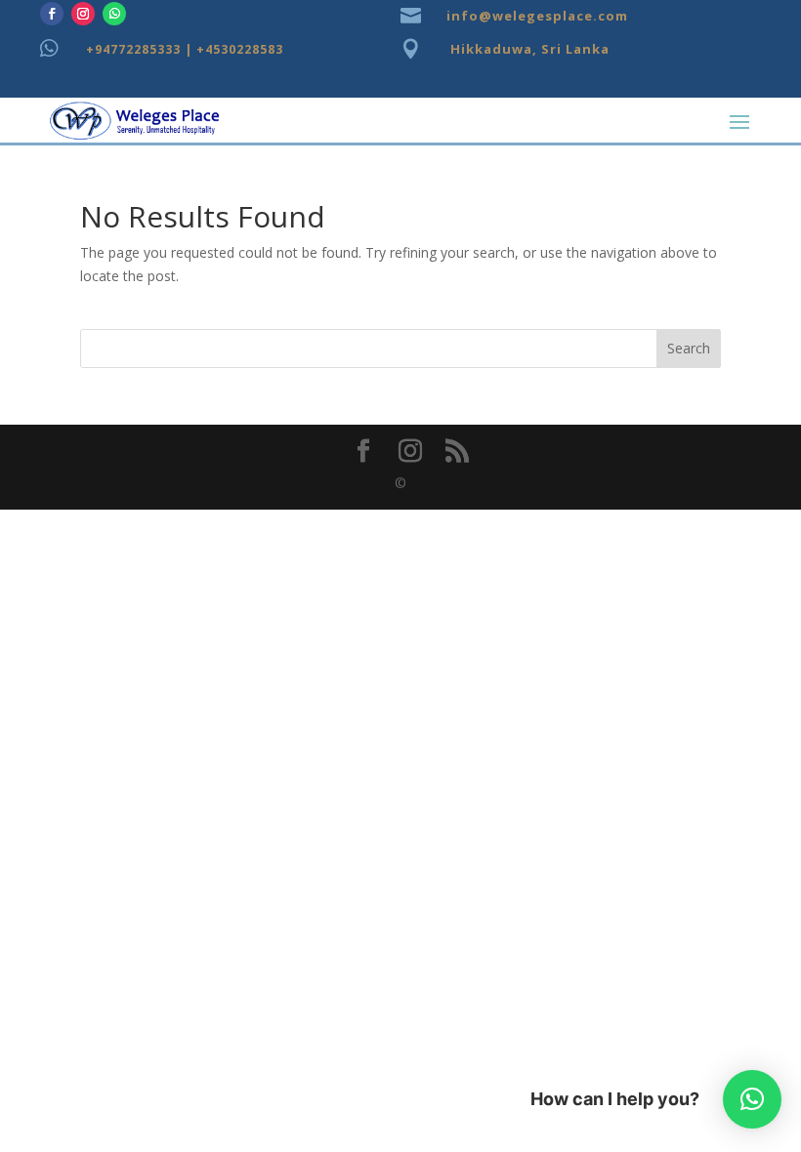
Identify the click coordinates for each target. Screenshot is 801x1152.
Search (688, 348)
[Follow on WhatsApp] (114, 13)
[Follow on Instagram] (83, 13)
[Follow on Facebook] (51, 13)
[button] (752, 1099)
